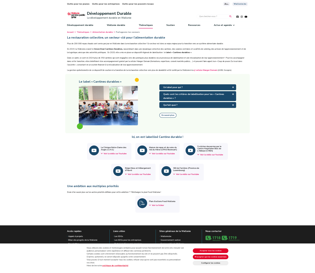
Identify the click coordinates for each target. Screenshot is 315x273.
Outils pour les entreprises (106, 4)
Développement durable (80, 25)
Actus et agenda (223, 25)
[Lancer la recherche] (231, 16)
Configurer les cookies (210, 263)
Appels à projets (75, 236)
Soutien (170, 25)
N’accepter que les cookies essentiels (210, 257)
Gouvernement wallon (171, 240)
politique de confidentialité (115, 265)
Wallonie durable (116, 25)
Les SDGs (118, 236)
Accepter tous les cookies (210, 250)
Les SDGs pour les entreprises (127, 240)
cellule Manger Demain (206, 70)
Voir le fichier (157, 205)
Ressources (194, 25)
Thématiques (146, 25)
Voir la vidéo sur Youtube (115, 153)
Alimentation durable (102, 32)
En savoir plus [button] (168, 115)
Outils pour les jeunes (78, 4)
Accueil (70, 32)
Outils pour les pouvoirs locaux (138, 4)
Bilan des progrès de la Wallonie (82, 240)
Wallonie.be (240, 4)
